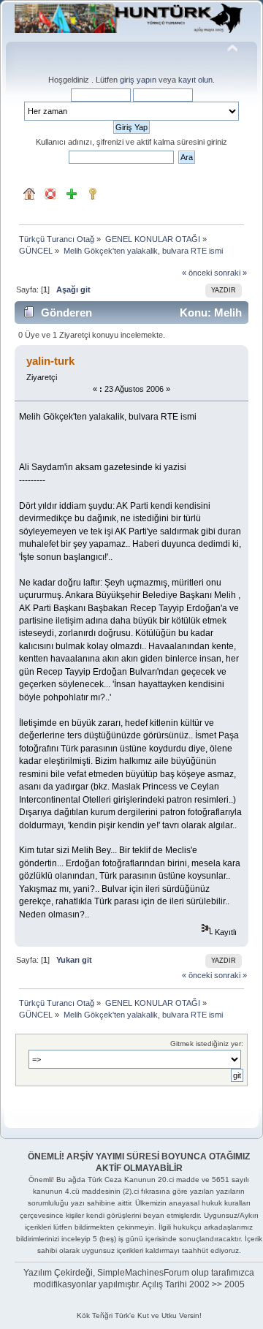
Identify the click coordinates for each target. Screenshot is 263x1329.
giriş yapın (138, 79)
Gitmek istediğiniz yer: (206, 1044)
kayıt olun (195, 79)
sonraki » (230, 272)
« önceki (197, 272)
